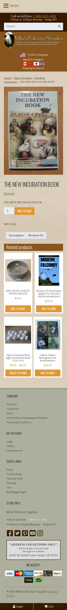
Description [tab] (16, 235)
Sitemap (11, 483)
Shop (10, 469)
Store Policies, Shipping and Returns (27, 418)
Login (19, 606)
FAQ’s (10, 413)
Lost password (15, 450)
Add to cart (24, 211)
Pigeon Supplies (23, 78)
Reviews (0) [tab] (35, 235)
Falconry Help (15, 478)
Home (7, 78)
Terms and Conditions (19, 422)
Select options (18, 373)
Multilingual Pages (16, 492)
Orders (10, 446)
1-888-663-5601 (44, 16)
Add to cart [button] (18, 309)
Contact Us (13, 409)
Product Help (14, 474)
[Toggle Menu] (6, 5)
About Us (12, 404)
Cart (51, 606)
